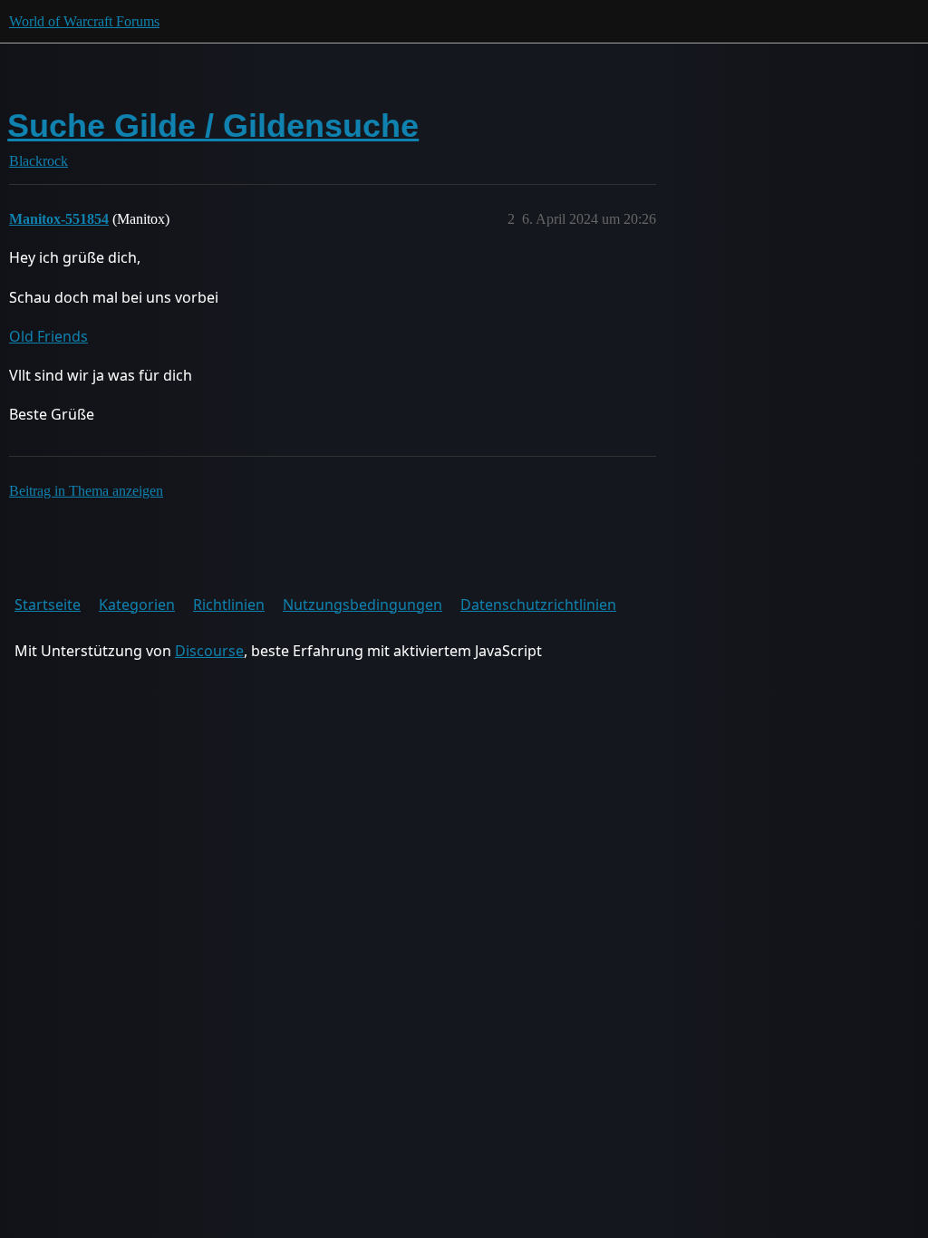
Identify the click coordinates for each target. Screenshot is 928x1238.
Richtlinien (229, 604)
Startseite (47, 604)
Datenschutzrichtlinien (538, 604)
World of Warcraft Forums (84, 21)
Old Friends (48, 336)
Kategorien (137, 604)
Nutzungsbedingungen (362, 604)
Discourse (209, 651)
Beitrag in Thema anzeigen (86, 490)
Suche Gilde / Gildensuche (213, 125)
